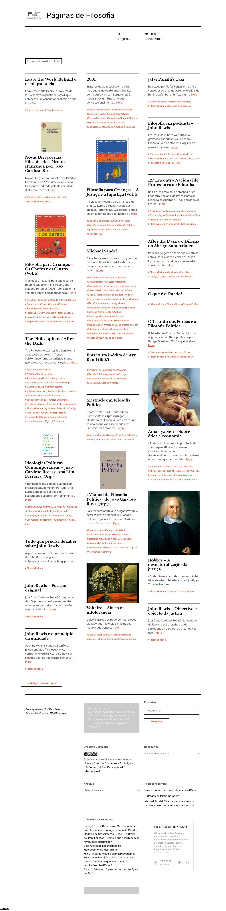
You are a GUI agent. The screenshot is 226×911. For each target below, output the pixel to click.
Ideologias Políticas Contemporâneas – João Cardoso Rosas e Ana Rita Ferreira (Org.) (49, 470)
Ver (179, 163)
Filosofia (133, 118)
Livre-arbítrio (94, 320)
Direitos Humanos (97, 118)
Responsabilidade (35, 321)
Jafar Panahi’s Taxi (166, 79)
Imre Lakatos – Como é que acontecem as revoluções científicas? (109, 861)
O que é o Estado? (165, 294)
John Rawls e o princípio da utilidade (49, 636)
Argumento (59, 378)
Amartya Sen (173, 466)
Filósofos (92, 303)
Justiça (119, 127)
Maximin (108, 320)
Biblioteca (32, 197)
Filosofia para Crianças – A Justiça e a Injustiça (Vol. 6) (113, 192)
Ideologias (51, 511)
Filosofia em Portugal (170, 219)
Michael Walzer (95, 325)
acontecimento (42, 369)
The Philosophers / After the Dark (49, 341)
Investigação (94, 439)
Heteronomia (106, 303)
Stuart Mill (110, 333)
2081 (91, 79)
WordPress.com (58, 713)
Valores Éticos (169, 163)
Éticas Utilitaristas (97, 299)
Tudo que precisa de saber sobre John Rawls (51, 543)
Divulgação (112, 435)
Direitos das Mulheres (179, 101)
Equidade (112, 118)
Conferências (156, 154)
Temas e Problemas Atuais (178, 475)
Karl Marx (172, 357)
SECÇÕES (122, 39)
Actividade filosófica (160, 211)
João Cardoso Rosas (113, 439)
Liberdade (130, 127)
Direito (125, 114)
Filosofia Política (54, 110)
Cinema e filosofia (35, 110)
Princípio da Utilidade (98, 329)
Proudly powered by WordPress (42, 709)
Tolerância (69, 321)
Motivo (180, 276)
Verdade (115, 383)
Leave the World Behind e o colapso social (50, 81)
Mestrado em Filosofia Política (108, 402)
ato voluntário (52, 382)
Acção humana (103, 109)
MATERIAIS (151, 34)
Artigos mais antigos (43, 683)
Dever (44, 304)
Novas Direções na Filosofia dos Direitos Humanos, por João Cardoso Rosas (45, 164)
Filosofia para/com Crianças (102, 225)
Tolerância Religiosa (116, 639)
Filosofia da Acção (97, 122)
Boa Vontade (108, 277)
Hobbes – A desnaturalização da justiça (167, 564)
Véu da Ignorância (113, 338)
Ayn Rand (92, 370)
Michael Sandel (102, 251)
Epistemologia (189, 211)
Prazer (134, 325)
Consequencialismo (115, 282)
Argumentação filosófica (39, 378)
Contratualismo (113, 286)
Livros (48, 201)
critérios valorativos (37, 391)
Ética (189, 154)
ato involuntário (34, 382)
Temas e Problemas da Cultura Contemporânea (173, 479)
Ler (190, 158)
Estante (63, 197)
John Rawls (174, 158)
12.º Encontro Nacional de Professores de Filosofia (173, 182)
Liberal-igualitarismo (98, 316)
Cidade (128, 109)
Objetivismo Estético (98, 383)
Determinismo (70, 391)
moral (171, 276)
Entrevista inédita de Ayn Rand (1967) (112, 357)
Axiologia (65, 382)
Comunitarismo (68, 300)
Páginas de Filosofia (80, 15)
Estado (52, 304)
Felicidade (114, 299)
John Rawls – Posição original (45, 587)
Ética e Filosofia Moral (37, 308)
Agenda (176, 211)
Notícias (130, 439)
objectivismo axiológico (115, 378)
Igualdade (108, 127)
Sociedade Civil (95, 234)
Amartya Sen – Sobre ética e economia (169, 433)
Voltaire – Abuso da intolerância (106, 610)
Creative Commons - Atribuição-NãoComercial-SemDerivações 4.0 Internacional (108, 767)
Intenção (92, 312)
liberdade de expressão (179, 106)
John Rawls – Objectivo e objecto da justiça (172, 611)
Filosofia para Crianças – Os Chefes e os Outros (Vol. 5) (49, 269)
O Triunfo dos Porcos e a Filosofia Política (172, 323)
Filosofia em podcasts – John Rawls (171, 125)
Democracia (114, 114)
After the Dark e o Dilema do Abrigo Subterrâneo (173, 243)
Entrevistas (120, 370)
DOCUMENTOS (153, 39)
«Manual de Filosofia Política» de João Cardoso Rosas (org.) (111, 499)
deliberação (55, 391)
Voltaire (132, 639)
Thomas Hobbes (125, 333)
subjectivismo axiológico (39, 421)
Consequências (95, 286)
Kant (184, 158)
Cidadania (118, 109)
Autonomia (93, 277)
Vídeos (189, 276)
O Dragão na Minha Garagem (162, 795)
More (32, 103)
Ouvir (197, 158)
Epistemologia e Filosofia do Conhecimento (171, 215)
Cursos (181, 154)
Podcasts (154, 163)
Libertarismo (117, 316)
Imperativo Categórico (99, 307)
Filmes (123, 118)
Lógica (163, 276)
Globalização (94, 127)
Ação (90, 109)
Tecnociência (156, 475)
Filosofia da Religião (121, 634)
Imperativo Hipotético (124, 307)
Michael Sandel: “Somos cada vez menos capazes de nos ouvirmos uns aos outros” (170, 803)
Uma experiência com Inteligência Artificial (170, 790)
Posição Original (121, 325)
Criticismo (170, 154)
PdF (119, 34)
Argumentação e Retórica (39, 374)
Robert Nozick (95, 333)
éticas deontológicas (122, 295)
